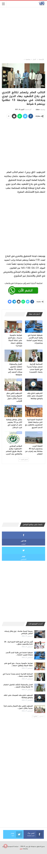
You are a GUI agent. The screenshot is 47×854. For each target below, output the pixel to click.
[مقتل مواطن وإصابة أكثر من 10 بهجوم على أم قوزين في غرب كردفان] (13, 411)
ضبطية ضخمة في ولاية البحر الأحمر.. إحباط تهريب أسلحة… (19, 653)
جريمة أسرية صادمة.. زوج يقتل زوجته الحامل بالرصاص (18, 632)
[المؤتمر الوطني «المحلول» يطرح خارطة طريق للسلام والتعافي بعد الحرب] (13, 437)
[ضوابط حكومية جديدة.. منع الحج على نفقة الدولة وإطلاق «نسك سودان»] (13, 326)
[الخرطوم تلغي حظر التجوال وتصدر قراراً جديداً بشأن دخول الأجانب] (13, 385)
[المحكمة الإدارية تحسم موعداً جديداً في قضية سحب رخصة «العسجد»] (34, 356)
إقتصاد (40, 351)
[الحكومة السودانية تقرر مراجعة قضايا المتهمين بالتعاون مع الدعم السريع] (34, 411)
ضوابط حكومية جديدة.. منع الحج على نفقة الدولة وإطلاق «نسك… (18, 664)
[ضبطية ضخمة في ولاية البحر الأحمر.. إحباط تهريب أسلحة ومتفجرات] (34, 326)
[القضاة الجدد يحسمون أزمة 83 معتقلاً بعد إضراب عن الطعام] (34, 437)
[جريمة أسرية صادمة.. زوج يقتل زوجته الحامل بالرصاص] (39, 634)
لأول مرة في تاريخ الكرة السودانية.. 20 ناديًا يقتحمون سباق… (18, 643)
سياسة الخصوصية (13, 846)
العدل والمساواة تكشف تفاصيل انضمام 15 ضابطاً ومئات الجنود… (18, 685)
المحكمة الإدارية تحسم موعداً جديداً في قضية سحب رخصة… (18, 675)
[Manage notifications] (6, 846)
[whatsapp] (23, 288)
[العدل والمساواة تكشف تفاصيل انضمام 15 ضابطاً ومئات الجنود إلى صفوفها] (13, 356)
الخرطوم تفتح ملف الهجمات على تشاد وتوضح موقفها (18, 696)
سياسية (40, 322)
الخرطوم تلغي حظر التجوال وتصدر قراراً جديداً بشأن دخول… (18, 707)
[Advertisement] (23, 32)
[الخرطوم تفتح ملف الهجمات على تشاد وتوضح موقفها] (34, 385)
